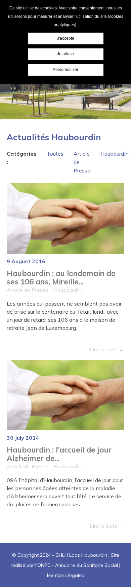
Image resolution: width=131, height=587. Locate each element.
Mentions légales (65, 575)
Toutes (55, 153)
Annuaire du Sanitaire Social (86, 565)
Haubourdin (114, 153)
